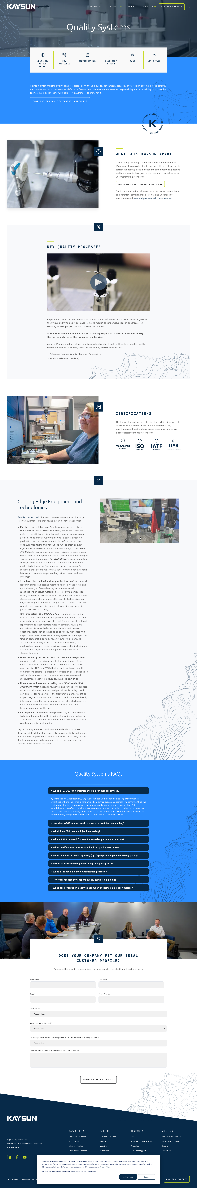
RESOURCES (137, 1131)
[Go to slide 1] (134, 538)
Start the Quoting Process (141, 1141)
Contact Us (166, 1151)
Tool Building (74, 1141)
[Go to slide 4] (140, 538)
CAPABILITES (77, 1131)
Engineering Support (77, 1137)
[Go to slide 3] (138, 538)
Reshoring (135, 1146)
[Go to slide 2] (136, 538)
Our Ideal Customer (108, 1137)
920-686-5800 (13, 1147)
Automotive (105, 1151)
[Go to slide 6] (145, 538)
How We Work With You (171, 1137)
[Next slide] (174, 521)
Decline (146, 1177)
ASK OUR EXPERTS (177, 1179)
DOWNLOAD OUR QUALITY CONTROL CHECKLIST (60, 101)
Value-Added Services (78, 1151)
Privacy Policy (105, 1167)
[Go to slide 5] (143, 538)
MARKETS (105, 1131)
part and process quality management (153, 198)
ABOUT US (167, 1131)
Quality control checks (29, 517)
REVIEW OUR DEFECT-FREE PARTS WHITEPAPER (140, 184)
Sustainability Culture (170, 1141)
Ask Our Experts (171, 6)
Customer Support (138, 1151)
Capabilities (96, 7)
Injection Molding (76, 1146)
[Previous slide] (104, 521)
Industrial (103, 1146)
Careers (165, 1146)
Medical (103, 1141)
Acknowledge (128, 1177)
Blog (132, 1137)
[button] (188, 7)
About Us (148, 7)
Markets (114, 7)
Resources (131, 7)
